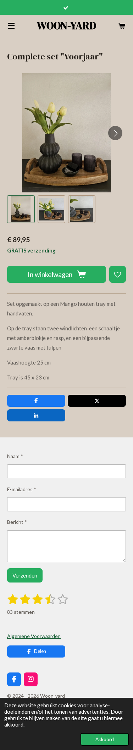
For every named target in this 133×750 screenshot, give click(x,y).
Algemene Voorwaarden (34, 636)
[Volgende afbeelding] (115, 133)
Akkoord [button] (104, 739)
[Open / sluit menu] (11, 25)
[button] (21, 209)
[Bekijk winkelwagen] (121, 25)
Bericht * (17, 522)
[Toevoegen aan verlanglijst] (117, 274)
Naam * (15, 456)
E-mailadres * (21, 489)
